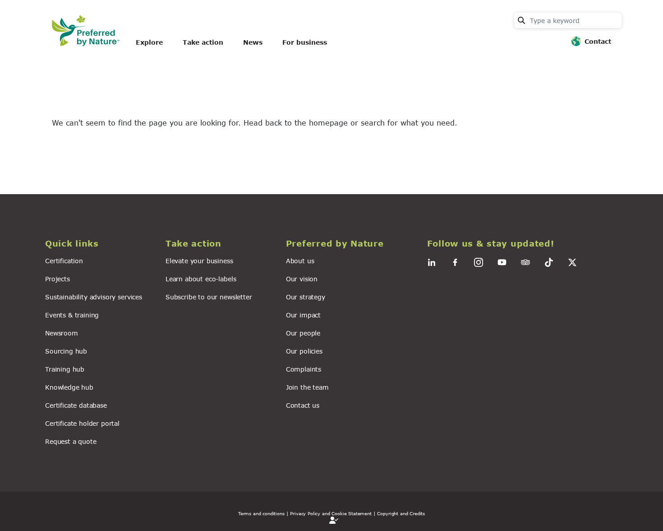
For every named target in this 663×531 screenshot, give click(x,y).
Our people (303, 333)
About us (300, 261)
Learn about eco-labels (201, 279)
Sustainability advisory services (93, 297)
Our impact (303, 315)
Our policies (304, 351)
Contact (598, 41)
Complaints (303, 369)
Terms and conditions (261, 513)
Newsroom (61, 333)
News (252, 42)
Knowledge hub (69, 387)
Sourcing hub (66, 351)
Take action (203, 42)
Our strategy (305, 297)
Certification (64, 261)
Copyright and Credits (401, 513)
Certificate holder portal (82, 423)
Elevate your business (199, 261)
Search (521, 20)
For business (304, 42)
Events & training (72, 315)
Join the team (307, 387)
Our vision (302, 279)
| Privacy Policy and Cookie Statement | (331, 513)
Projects (57, 279)
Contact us (302, 405)
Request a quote (71, 441)
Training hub (64, 369)
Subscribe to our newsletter (209, 297)
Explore (149, 42)
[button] (100, 243)
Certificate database (76, 405)
